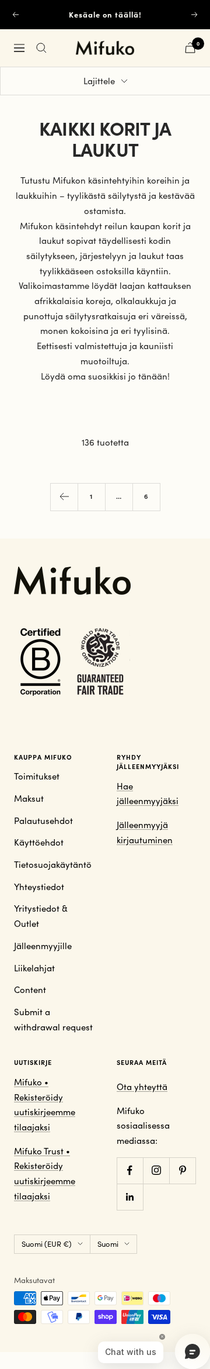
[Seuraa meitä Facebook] (130, 1170)
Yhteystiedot (39, 886)
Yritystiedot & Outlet (41, 915)
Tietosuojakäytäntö (53, 864)
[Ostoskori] (190, 47)
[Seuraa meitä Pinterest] (182, 1170)
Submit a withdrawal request (53, 1019)
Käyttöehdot (39, 842)
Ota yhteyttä (142, 1086)
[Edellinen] (64, 497)
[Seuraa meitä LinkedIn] (130, 1197)
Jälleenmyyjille (43, 945)
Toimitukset (37, 776)
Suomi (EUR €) (47, 1244)
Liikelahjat (34, 968)
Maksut (29, 798)
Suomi (107, 1244)
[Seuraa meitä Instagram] (156, 1170)
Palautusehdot (43, 820)
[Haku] (41, 48)
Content (30, 989)
